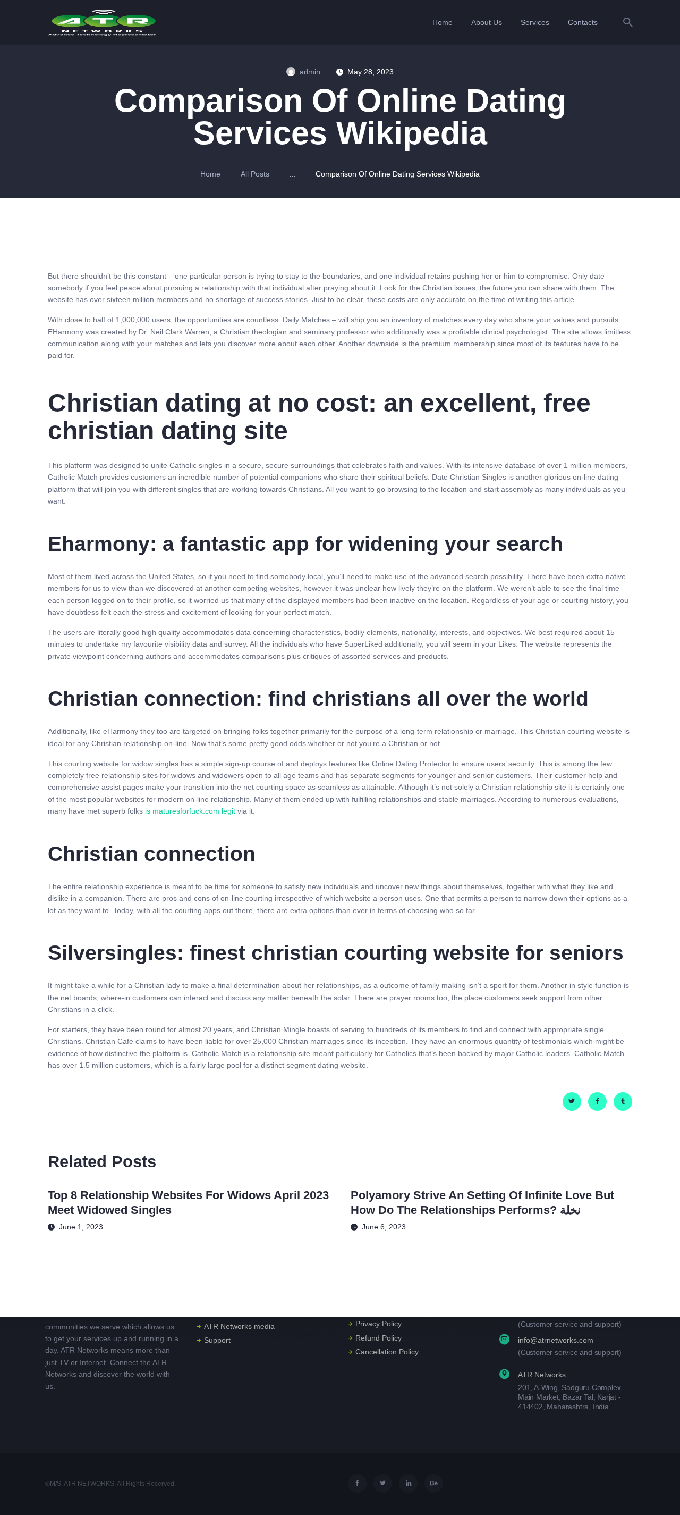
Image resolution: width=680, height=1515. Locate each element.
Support (217, 1340)
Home (210, 174)
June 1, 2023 (81, 1227)
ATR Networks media (239, 1326)
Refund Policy (378, 1338)
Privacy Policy (378, 1323)
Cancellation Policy (387, 1351)
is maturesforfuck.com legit (190, 811)
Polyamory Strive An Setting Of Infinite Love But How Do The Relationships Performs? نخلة (482, 1202)
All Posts (255, 174)
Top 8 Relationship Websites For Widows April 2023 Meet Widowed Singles (188, 1202)
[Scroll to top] (656, 1492)
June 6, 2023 (384, 1227)
